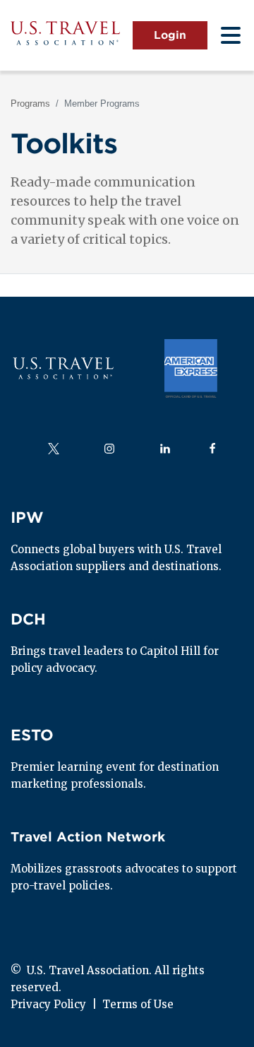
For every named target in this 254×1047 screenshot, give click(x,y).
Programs (30, 103)
